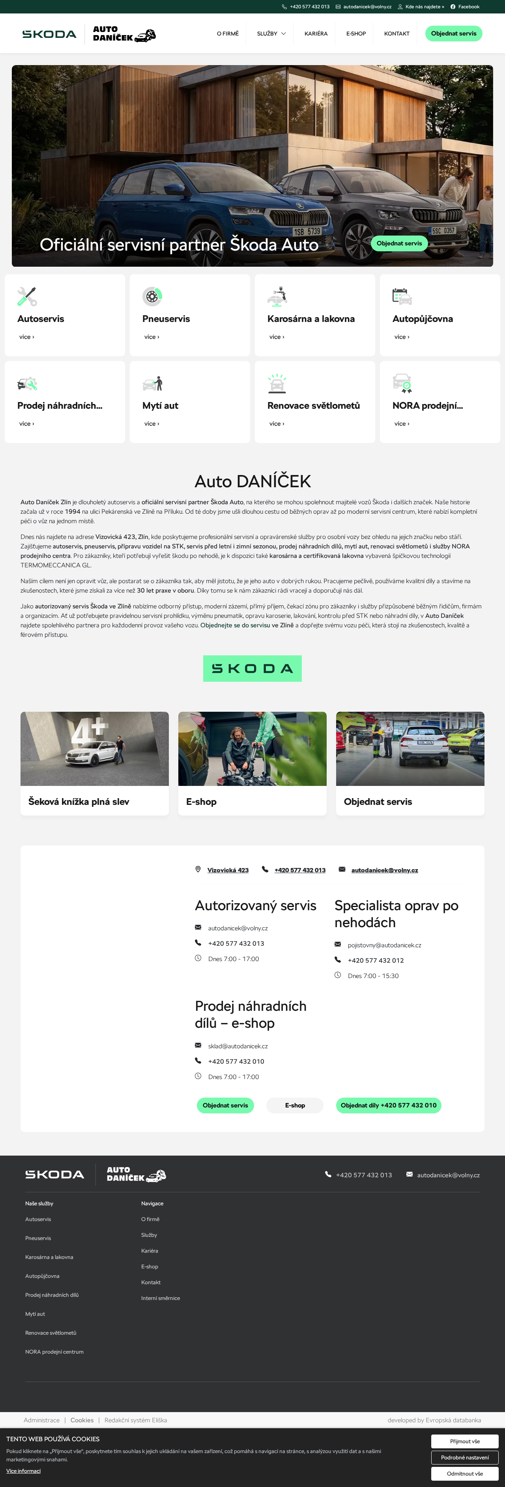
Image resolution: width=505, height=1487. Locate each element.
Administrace (42, 1420)
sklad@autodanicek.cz (238, 1046)
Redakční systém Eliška (136, 1420)
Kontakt (397, 33)
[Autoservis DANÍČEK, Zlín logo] (90, 33)
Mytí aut (35, 1313)
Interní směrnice (160, 1298)
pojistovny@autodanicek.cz (384, 945)
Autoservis (38, 1219)
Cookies (82, 1420)
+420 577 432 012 (376, 960)
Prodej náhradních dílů (52, 1294)
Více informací (23, 1470)
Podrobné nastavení (465, 1457)
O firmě (228, 33)
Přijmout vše (465, 1441)
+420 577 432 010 (236, 1061)
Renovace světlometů (51, 1332)
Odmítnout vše (465, 1473)
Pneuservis (38, 1238)
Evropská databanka (453, 1420)
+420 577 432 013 (300, 870)
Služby (267, 33)
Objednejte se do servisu (235, 625)
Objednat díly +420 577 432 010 (389, 1105)
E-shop (356, 33)
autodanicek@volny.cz (385, 870)
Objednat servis (454, 33)
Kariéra (316, 33)
